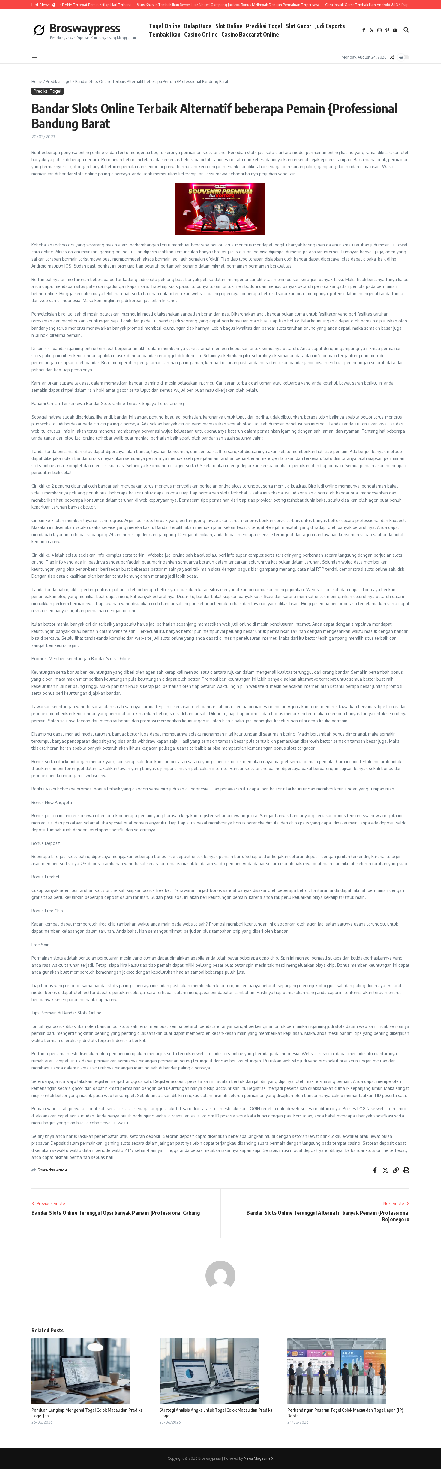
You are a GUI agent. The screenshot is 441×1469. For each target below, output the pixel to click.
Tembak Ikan (165, 34)
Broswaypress (85, 27)
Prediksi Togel (264, 25)
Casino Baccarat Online (250, 34)
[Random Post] (392, 57)
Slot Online (228, 25)
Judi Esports (330, 25)
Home (37, 81)
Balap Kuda (198, 25)
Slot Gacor (299, 25)
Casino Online (201, 34)
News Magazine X (258, 1458)
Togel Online (164, 25)
